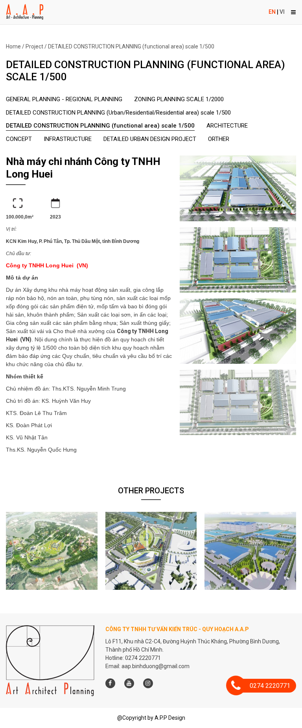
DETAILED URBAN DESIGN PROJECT (149, 139)
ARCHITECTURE (227, 125)
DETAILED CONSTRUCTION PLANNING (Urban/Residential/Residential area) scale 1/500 (118, 112)
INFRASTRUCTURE (68, 139)
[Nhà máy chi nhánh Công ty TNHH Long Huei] (238, 188)
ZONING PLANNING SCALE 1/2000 (179, 99)
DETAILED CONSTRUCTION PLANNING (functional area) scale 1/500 (131, 46)
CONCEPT (19, 139)
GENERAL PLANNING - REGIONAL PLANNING (64, 99)
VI (282, 12)
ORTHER (218, 139)
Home (13, 46)
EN (272, 12)
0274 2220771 (270, 685)
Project (34, 46)
